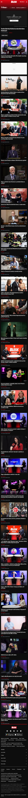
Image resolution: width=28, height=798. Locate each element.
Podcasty (3, 544)
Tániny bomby (4, 386)
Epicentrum (3, 118)
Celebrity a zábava (4, 295)
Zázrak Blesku (4, 699)
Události (10, 32)
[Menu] (1, 2)
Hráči (2, 95)
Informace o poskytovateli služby (20, 26)
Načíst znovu (14, 20)
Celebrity (3, 454)
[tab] (4, 7)
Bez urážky (3, 409)
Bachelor (2, 722)
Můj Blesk (22, 1)
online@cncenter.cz (22, 786)
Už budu (2, 498)
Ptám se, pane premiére (5, 432)
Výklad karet (3, 656)
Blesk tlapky (3, 521)
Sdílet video (4, 35)
